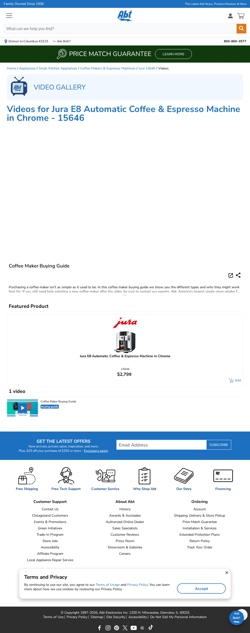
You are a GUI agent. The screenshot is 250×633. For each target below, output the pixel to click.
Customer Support (50, 501)
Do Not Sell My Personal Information (178, 617)
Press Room (125, 541)
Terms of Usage (108, 584)
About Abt (125, 501)
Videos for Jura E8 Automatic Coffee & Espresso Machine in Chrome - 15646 (123, 113)
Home (11, 68)
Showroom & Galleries (125, 547)
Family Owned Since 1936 (24, 4)
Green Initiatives (50, 528)
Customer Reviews (125, 534)
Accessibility (50, 547)
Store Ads (50, 541)
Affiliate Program (50, 553)
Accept (201, 588)
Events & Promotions (50, 522)
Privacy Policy (77, 617)
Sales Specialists (125, 528)
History (125, 509)
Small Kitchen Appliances (58, 68)
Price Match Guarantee (200, 522)
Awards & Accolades (125, 515)
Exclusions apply (96, 451)
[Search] (241, 28)
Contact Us (50, 509)
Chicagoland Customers (50, 515)
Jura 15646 (146, 68)
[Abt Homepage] (125, 16)
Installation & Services (200, 528)
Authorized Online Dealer (125, 522)
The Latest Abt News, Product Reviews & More (215, 4)
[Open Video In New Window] (231, 275)
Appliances (27, 68)
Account (199, 509)
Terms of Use (53, 617)
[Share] (238, 275)
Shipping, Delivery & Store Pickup (199, 515)
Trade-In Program (50, 534)
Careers (125, 553)
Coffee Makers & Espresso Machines (107, 68)
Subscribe (218, 445)
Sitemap (97, 617)
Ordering (199, 501)
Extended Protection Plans (199, 534)
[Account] (230, 15)
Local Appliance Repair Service (50, 560)
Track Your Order (199, 547)
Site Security (115, 617)
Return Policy (199, 541)
